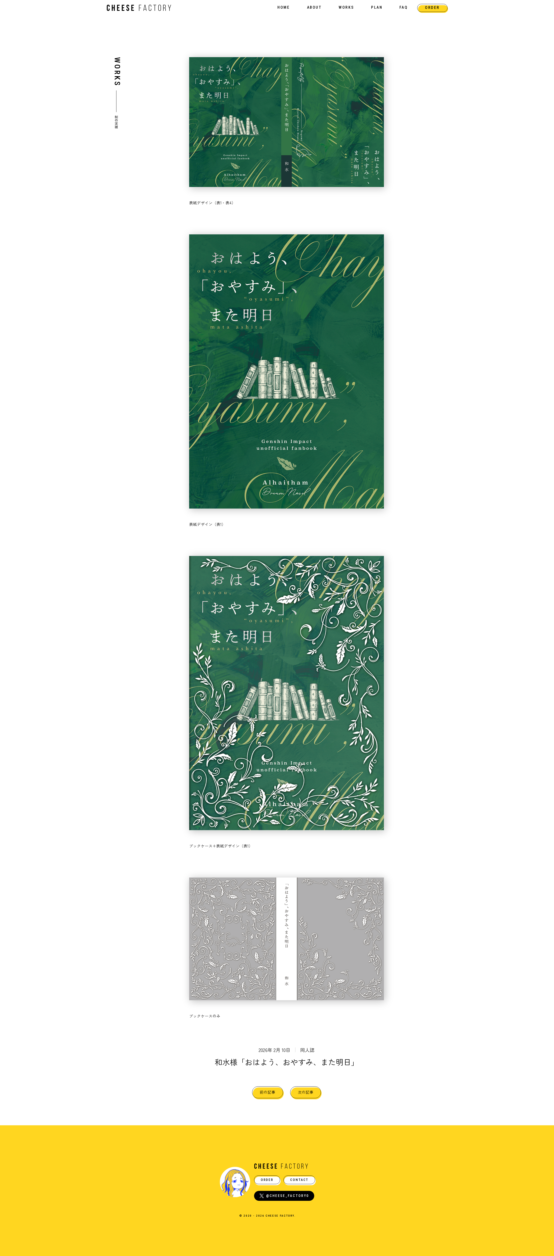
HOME (283, 7)
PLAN (376, 7)
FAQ (403, 7)
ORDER (432, 7)
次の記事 (305, 1092)
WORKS (346, 7)
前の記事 (267, 1092)
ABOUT (314, 7)
